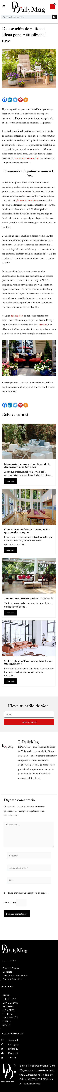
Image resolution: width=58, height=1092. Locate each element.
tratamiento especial (27, 158)
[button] (4, 6)
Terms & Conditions (12, 979)
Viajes (6, 1025)
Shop (6, 995)
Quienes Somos (11, 968)
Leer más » (11, 481)
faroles (43, 324)
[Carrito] (52, 6)
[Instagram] (2, 1044)
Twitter (12, 1057)
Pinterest (13, 1053)
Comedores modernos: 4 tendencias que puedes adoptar (27, 531)
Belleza (8, 1014)
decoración (17, 315)
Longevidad (10, 1003)
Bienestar (9, 999)
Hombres (9, 1010)
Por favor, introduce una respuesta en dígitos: (26, 892)
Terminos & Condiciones (15, 975)
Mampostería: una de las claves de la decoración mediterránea (27, 465)
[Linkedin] (10, 99)
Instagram (13, 1044)
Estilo (7, 1021)
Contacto (7, 972)
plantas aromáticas (27, 200)
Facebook (13, 1040)
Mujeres (8, 1006)
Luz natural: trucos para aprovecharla (28, 598)
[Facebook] (4, 99)
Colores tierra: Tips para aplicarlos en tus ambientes (28, 662)
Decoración (10, 1017)
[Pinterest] (20, 99)
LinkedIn (13, 1049)
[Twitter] (15, 99)
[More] (25, 99)
